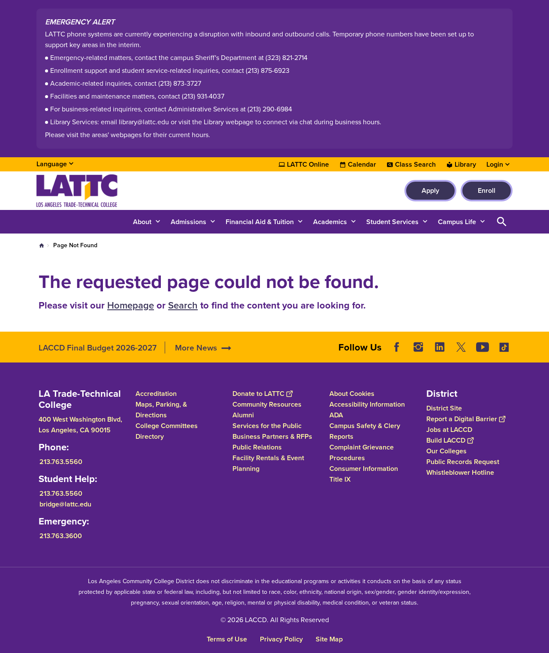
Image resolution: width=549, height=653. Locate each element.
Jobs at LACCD (449, 429)
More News (196, 347)
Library (465, 164)
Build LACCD (445, 440)
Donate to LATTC (258, 393)
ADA (336, 415)
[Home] (129, 191)
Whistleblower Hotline (460, 472)
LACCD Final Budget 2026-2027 (98, 347)
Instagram (418, 347)
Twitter (461, 347)
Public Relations (257, 447)
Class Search (415, 164)
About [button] (142, 222)
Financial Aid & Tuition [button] (260, 222)
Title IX (340, 479)
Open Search (502, 222)
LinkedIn (439, 347)
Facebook (396, 347)
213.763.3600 (60, 536)
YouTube (482, 347)
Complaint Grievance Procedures (361, 452)
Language (51, 164)
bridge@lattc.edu (65, 504)
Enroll (486, 190)
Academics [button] (330, 222)
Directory (150, 436)
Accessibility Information (367, 404)
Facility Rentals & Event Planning (268, 463)
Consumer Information (363, 468)
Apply (430, 190)
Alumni (243, 415)
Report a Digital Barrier (461, 419)
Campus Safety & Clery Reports (364, 431)
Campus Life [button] (457, 222)
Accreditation (156, 393)
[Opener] (540, 353)
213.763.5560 (60, 462)
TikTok (504, 347)
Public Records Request (462, 462)
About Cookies (351, 393)
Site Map (329, 639)
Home (42, 246)
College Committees (167, 426)
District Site (444, 408)
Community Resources (267, 404)
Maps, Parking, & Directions (161, 409)
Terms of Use (227, 639)
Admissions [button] (188, 222)
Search (183, 305)
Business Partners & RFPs (272, 436)
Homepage (130, 305)
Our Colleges (446, 451)
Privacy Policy (281, 639)
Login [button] (494, 164)
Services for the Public (267, 426)
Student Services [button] (392, 222)
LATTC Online (308, 164)
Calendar (362, 164)
